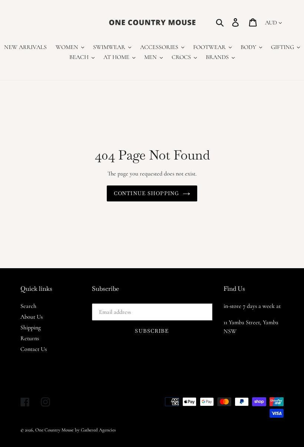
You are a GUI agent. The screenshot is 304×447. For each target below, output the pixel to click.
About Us (31, 317)
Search (28, 306)
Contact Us (33, 349)
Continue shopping (146, 193)
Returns (29, 338)
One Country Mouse (54, 430)
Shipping (30, 327)
